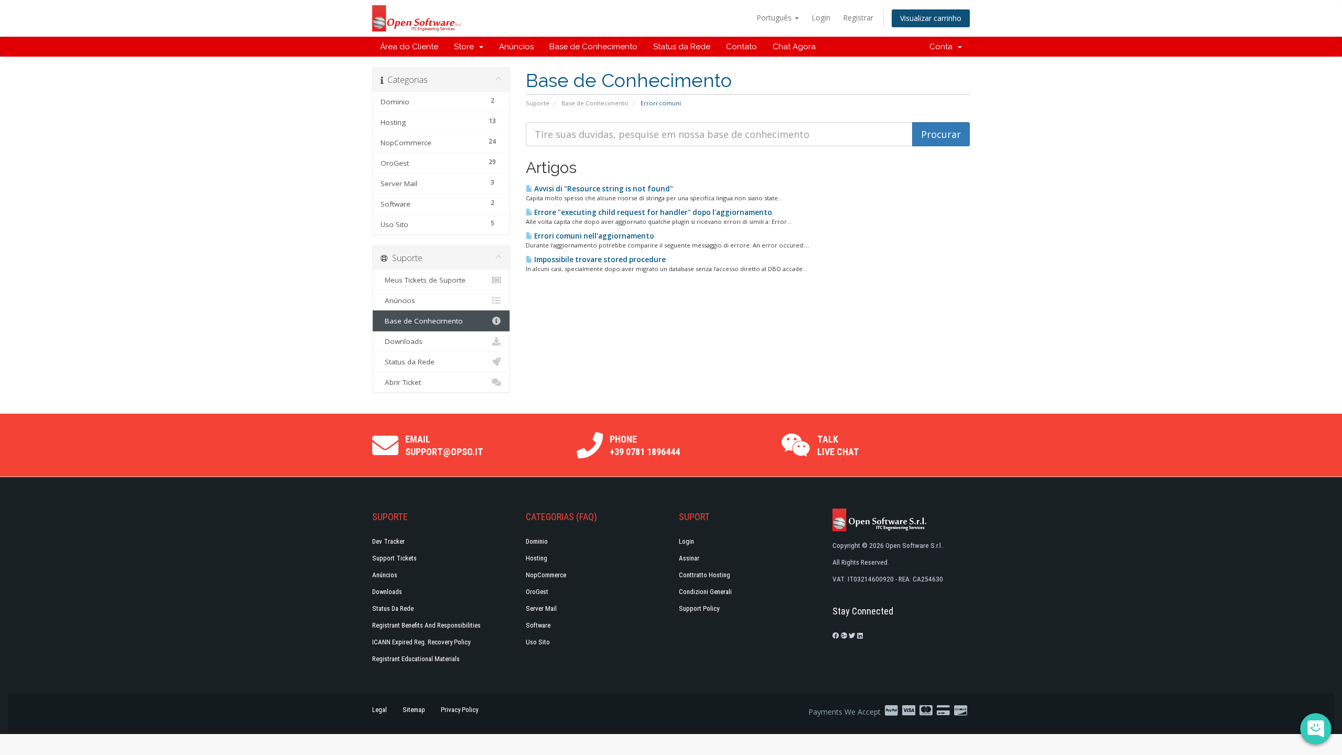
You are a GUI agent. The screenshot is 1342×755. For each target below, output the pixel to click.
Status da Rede (681, 46)
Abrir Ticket (401, 382)
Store (466, 46)
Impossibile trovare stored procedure (599, 259)
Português (775, 18)
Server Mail (541, 608)
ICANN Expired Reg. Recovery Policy (421, 642)
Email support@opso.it (444, 445)
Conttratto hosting (704, 575)
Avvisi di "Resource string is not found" (603, 188)
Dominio (537, 541)
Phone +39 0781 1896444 (645, 445)
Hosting (536, 558)
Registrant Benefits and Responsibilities (426, 625)
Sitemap (414, 710)
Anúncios (516, 46)
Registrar (858, 18)
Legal (379, 710)
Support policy (699, 608)
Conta (943, 46)
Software (538, 625)
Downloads (402, 341)
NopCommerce (546, 575)
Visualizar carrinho (930, 18)
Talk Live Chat (838, 445)
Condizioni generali (705, 592)
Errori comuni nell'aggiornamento (593, 236)
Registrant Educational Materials (416, 659)
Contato (741, 46)
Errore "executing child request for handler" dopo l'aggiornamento (652, 212)
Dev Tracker (388, 541)
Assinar (689, 558)
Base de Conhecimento (593, 46)
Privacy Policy (459, 710)
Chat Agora (794, 46)
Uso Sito (538, 642)
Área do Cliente (409, 46)
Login (820, 18)
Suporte (537, 103)
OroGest (537, 592)
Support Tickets (394, 558)
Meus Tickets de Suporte (423, 280)
